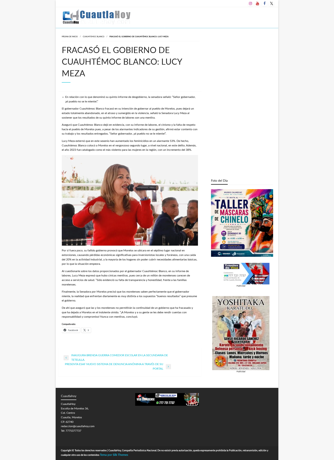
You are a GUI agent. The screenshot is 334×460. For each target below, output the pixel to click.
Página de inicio (70, 37)
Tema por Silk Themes (114, 454)
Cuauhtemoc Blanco (93, 37)
